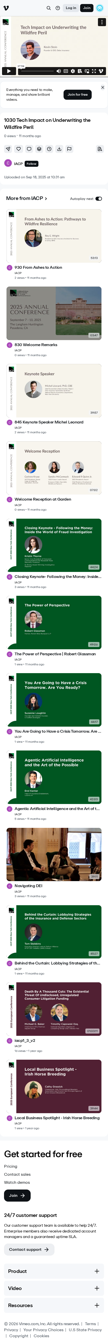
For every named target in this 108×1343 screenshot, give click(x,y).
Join (86, 8)
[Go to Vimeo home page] (6, 8)
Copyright (18, 1336)
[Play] (9, 71)
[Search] (49, 8)
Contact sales (17, 1174)
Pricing (10, 1166)
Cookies (41, 1336)
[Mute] (59, 71)
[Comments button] (29, 149)
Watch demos (17, 1182)
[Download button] (59, 149)
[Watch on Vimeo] (101, 71)
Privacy (11, 1330)
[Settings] (73, 71)
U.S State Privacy (85, 1330)
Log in (71, 8)
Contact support (25, 1249)
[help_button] (58, 8)
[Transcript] (80, 71)
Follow (31, 163)
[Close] (103, 87)
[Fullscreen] (94, 71)
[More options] (102, 22)
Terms (90, 1324)
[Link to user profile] (8, 164)
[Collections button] (39, 149)
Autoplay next (81, 198)
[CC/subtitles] (66, 71)
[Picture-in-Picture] (87, 71)
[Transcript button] (100, 149)
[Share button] (8, 149)
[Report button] (69, 149)
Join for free (78, 94)
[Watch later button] (49, 149)
